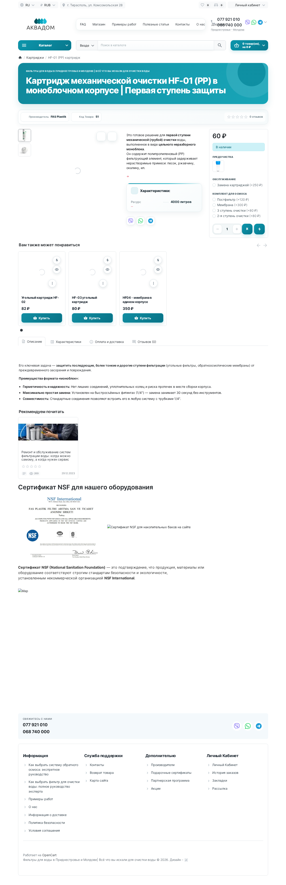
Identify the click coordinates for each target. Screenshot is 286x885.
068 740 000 (229, 25)
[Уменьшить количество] (218, 229)
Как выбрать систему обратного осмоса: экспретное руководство (53, 769)
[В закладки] (112, 136)
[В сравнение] (101, 136)
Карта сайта (99, 780)
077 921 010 (228, 19)
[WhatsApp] (253, 22)
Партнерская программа (170, 780)
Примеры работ (41, 799)
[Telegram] (260, 22)
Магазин (99, 24)
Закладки (219, 780)
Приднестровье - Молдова (227, 29)
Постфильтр (233, 199)
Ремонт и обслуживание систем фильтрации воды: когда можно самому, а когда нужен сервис (46, 455)
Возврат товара (102, 772)
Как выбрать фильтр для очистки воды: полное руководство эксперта (54, 786)
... (132, 205)
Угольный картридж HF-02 (40, 300)
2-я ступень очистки (239, 216)
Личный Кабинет (225, 765)
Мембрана (232, 205)
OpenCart (49, 855)
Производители (163, 765)
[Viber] (247, 22)
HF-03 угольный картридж (84, 300)
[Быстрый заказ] (259, 229)
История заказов (225, 772)
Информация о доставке (48, 815)
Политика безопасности (47, 822)
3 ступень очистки (237, 210)
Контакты (182, 24)
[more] (52, 283)
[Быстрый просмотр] (57, 269)
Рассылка (219, 788)
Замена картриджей (240, 185)
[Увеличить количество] (237, 229)
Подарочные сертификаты (171, 772)
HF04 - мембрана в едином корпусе (137, 300)
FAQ (83, 24)
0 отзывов (256, 116)
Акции (155, 788)
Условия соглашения (44, 830)
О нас (200, 24)
